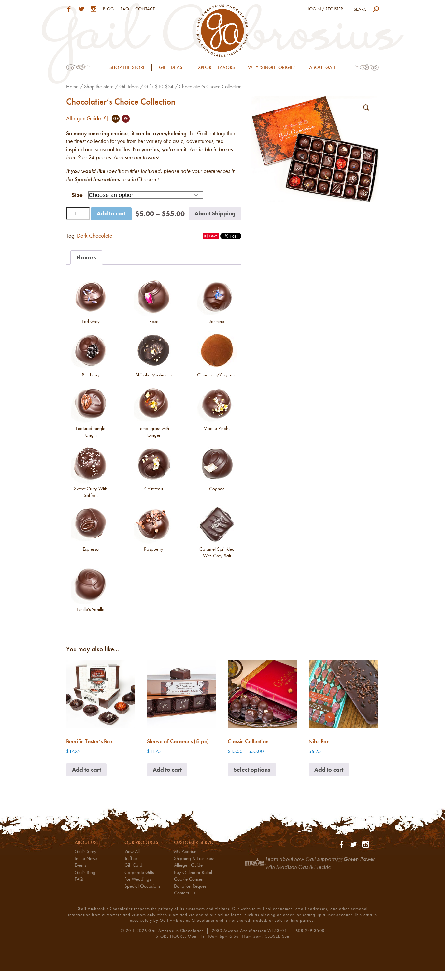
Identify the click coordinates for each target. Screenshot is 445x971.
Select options (252, 769)
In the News (86, 858)
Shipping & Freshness (194, 858)
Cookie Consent (189, 879)
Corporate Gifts (139, 872)
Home (72, 86)
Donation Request (190, 886)
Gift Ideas (170, 67)
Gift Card (133, 865)
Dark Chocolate (94, 235)
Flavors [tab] (86, 257)
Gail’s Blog (85, 872)
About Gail (322, 67)
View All (132, 851)
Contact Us (184, 893)
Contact (145, 9)
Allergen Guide (188, 865)
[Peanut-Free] (126, 119)
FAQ (125, 9)
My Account (185, 851)
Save (213, 235)
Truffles (130, 858)
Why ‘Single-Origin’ (272, 67)
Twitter (81, 9)
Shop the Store (127, 67)
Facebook (69, 9)
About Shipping (215, 213)
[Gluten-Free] (116, 119)
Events (80, 865)
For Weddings (137, 879)
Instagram (93, 9)
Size (77, 195)
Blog (108, 9)
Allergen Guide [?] (87, 118)
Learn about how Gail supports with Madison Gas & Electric (320, 863)
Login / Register (325, 9)
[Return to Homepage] (223, 29)
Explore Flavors (215, 67)
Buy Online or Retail (193, 872)
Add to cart (111, 213)
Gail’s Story (85, 851)
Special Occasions (142, 886)
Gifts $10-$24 (158, 86)
